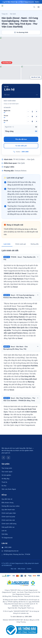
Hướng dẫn (35, 244)
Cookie (29, 568)
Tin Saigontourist (7, 537)
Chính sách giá (20, 244)
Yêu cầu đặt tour (21, 139)
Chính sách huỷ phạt (8, 516)
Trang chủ (5, 14)
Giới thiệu (5, 534)
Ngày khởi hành (10, 101)
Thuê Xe (4, 482)
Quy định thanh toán (8, 509)
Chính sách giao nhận (9, 513)
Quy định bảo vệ (7, 499)
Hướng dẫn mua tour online (10, 506)
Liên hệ (4, 530)
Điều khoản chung (7, 502)
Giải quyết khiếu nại (8, 527)
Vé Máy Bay (5, 478)
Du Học (4, 485)
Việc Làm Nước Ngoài (9, 489)
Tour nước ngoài (7, 471)
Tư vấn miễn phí (21, 146)
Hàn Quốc (13, 14)
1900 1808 (25, 151)
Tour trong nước (7, 468)
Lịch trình (7, 244)
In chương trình (22, 32)
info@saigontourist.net (11, 551)
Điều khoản (21, 568)
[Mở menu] (38, 7)
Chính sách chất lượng (9, 523)
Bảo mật (13, 568)
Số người (7, 107)
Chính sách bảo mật (8, 520)
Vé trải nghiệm (6, 475)
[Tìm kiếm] (34, 7)
